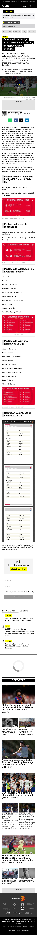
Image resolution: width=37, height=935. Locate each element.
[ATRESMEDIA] (18, 898)
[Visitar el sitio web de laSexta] (14, 904)
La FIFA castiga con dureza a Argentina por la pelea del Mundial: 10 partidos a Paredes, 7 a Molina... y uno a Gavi (19, 632)
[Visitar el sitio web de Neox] (22, 904)
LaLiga (25, 32)
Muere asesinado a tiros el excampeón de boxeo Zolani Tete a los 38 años (26, 880)
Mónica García (6, 1)
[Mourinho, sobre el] (10, 807)
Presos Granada (24, 1)
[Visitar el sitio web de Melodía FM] (8, 913)
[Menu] (34, 5)
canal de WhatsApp (23, 545)
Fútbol (9, 616)
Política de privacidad (16, 926)
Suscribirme (18, 597)
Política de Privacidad (23, 591)
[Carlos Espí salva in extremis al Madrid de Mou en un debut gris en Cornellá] (18, 782)
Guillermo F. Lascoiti (15, 112)
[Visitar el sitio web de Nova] (30, 904)
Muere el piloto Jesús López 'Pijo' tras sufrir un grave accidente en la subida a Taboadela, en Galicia (9, 731)
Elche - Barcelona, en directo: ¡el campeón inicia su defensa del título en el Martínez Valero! (17, 708)
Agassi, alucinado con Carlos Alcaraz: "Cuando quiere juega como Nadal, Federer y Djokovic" (17, 763)
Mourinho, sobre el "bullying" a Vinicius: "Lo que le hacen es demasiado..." (9, 816)
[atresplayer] (30, 6)
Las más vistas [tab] (8, 611)
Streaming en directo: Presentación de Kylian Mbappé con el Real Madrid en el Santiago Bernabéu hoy (18, 71)
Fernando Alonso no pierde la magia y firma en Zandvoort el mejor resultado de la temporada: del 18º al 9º (26, 731)
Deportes (18, 680)
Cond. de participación (14, 930)
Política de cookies (28, 926)
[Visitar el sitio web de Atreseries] (14, 908)
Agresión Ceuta (15, 1)
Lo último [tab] (24, 611)
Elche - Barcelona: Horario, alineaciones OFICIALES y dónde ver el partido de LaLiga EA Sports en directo (17, 859)
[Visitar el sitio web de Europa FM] (30, 908)
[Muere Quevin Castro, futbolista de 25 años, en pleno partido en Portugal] (27, 807)
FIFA (7, 626)
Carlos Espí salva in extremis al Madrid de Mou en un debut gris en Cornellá (18, 646)
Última (25, 5)
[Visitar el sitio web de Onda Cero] (22, 908)
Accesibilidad (25, 930)
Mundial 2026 (7, 32)
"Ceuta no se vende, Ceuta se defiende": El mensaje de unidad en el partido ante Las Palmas (10, 881)
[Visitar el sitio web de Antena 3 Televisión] (6, 904)
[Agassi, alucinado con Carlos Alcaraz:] (18, 749)
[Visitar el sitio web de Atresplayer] (18, 913)
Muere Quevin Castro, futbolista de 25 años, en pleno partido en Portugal (19, 619)
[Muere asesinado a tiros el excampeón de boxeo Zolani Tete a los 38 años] (27, 873)
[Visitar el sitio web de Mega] (6, 908)
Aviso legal (6, 926)
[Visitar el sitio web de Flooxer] (28, 913)
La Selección (16, 32)
